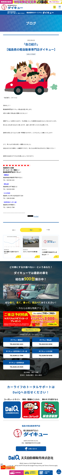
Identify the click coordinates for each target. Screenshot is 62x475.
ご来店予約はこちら (31, 330)
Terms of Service (49, 465)
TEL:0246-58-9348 (45, 355)
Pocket (36, 216)
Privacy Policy (38, 465)
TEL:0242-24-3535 (16, 367)
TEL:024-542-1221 (16, 344)
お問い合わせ (32, 449)
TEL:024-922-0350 (45, 344)
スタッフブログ (31, 54)
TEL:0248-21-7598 (16, 355)
